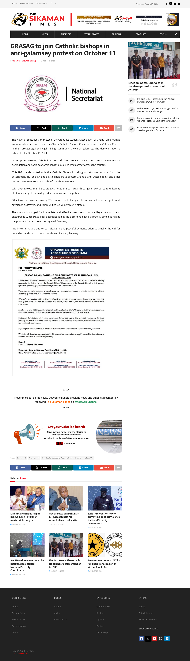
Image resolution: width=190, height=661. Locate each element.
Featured (21, 458)
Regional (117, 34)
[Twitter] (148, 639)
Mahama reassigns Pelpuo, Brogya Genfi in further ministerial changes (25, 517)
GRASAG (89, 458)
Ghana (57, 606)
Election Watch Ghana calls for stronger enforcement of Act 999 (65, 564)
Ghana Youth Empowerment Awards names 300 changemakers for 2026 (158, 129)
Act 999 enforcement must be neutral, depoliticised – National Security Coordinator (27, 565)
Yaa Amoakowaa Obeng (24, 60)
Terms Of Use (18, 619)
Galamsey (34, 458)
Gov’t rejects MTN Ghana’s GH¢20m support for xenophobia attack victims (64, 517)
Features (141, 34)
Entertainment (146, 613)
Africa (57, 613)
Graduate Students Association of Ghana (61, 458)
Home (25, 34)
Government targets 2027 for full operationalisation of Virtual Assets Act (104, 564)
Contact (54, 3)
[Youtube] (154, 638)
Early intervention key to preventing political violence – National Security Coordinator (104, 518)
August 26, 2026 (18, 524)
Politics (99, 626)
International (60, 619)
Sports (142, 606)
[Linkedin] (167, 638)
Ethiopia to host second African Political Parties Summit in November (156, 100)
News (45, 34)
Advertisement (19, 626)
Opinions (101, 619)
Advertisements (26, 3)
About (14, 3)
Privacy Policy (18, 613)
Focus (163, 34)
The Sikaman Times (21, 653)
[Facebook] (141, 638)
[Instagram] (160, 638)
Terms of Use (42, 3)
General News (103, 606)
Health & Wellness (148, 619)
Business (66, 34)
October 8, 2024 (48, 60)
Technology (91, 34)
